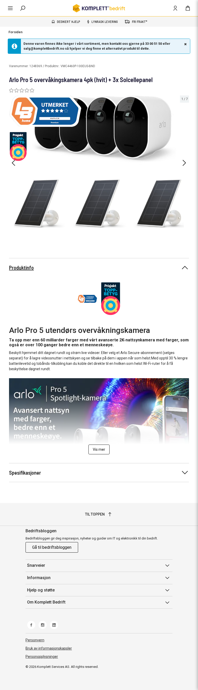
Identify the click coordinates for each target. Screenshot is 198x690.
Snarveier (36, 565)
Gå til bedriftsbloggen (51, 547)
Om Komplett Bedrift (46, 602)
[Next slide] (184, 162)
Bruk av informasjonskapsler (49, 648)
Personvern (35, 640)
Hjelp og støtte (41, 590)
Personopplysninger (42, 656)
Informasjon (39, 577)
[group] (99, 161)
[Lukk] (185, 44)
